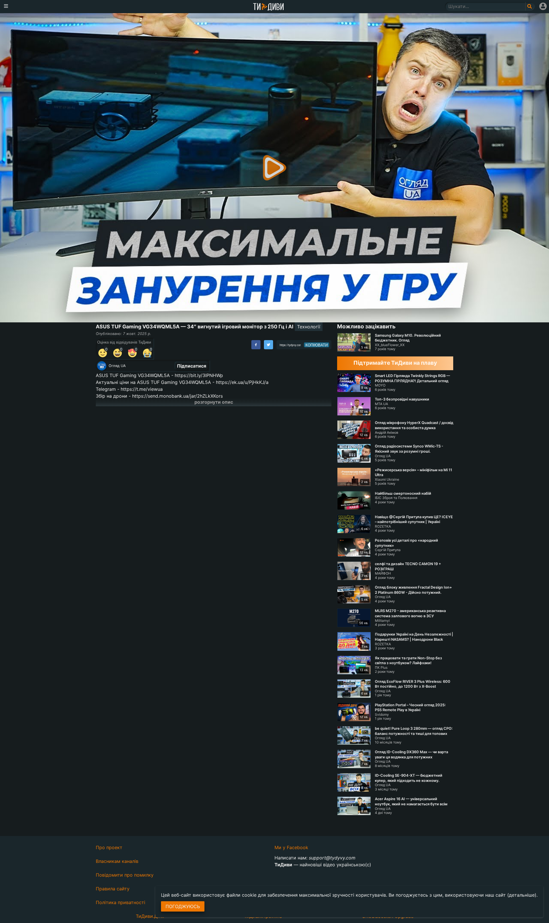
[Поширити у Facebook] (255, 344)
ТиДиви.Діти (150, 916)
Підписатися (191, 366)
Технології (308, 327)
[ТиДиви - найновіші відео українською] (268, 7)
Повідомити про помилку (125, 875)
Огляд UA (117, 366)
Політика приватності (120, 902)
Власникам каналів (117, 861)
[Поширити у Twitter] (268, 344)
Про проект (109, 847)
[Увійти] (543, 6)
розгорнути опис (213, 402)
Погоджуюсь (183, 906)
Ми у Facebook (291, 847)
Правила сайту (113, 889)
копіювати (316, 345)
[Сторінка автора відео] (101, 365)
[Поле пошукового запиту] (530, 6)
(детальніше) (521, 895)
